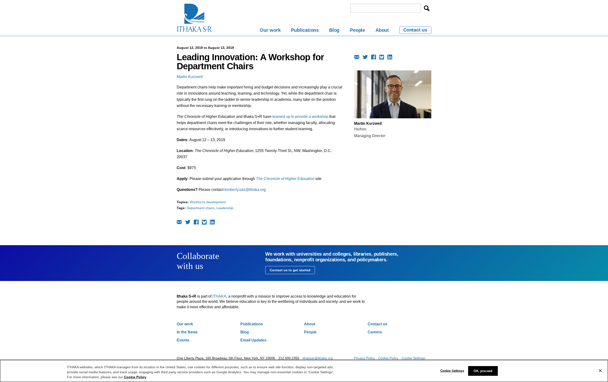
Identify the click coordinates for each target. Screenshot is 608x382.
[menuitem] (270, 31)
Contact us (415, 30)
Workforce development (208, 202)
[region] (304, 371)
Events (183, 340)
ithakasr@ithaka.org (318, 358)
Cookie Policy (388, 358)
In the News (187, 332)
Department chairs (200, 208)
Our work (270, 30)
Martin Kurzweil (190, 77)
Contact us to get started (290, 270)
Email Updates (253, 340)
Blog (334, 30)
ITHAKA (219, 296)
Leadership (224, 208)
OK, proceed (483, 371)
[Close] (600, 370)
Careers (375, 332)
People (357, 30)
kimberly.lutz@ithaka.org (245, 190)
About (382, 30)
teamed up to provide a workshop (300, 117)
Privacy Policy (364, 358)
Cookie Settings (413, 358)
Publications (305, 30)
